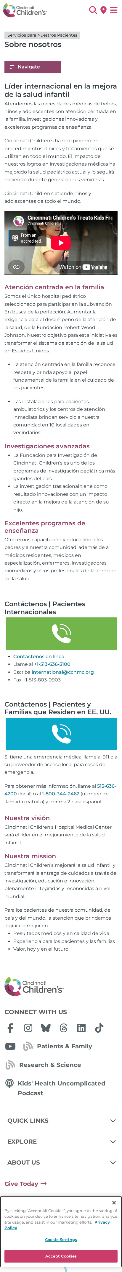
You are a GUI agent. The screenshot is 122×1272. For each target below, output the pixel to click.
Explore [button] (22, 1141)
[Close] (114, 1202)
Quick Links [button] (28, 1120)
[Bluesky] (46, 1028)
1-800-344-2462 (60, 794)
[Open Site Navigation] (114, 10)
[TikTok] (99, 1028)
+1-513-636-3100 (52, 664)
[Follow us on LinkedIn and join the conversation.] (81, 1028)
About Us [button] (23, 1162)
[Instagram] (28, 1028)
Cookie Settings (61, 1239)
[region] (61, 1231)
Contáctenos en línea (39, 656)
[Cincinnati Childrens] (61, 987)
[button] (93, 10)
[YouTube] (10, 1046)
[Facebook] (10, 1028)
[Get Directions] (103, 10)
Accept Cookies (61, 1256)
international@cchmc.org (63, 672)
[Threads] (64, 1028)
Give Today (21, 1183)
